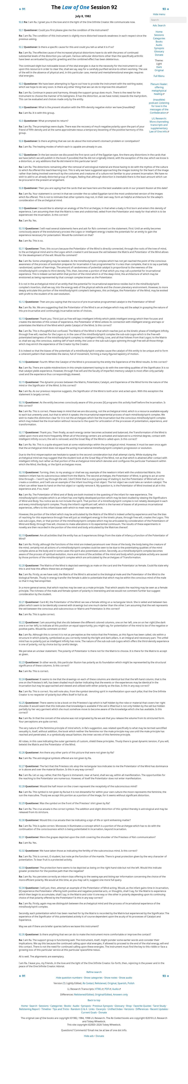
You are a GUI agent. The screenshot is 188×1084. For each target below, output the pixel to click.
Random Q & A (79, 1009)
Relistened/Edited (84, 994)
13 (23, 318)
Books (159, 41)
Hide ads (89, 1036)
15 (23, 382)
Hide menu (159, 14)
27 (23, 766)
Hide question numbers (69, 977)
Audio (159, 45)
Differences (142, 1009)
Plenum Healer (159, 89)
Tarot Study (159, 1005)
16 (23, 402)
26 (23, 752)
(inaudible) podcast (159, 106)
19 (23, 535)
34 (23, 887)
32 (23, 850)
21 (23, 602)
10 (23, 228)
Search (33, 1005)
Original (159, 70)
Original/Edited (103, 994)
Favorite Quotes (142, 1005)
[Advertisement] (94, 1060)
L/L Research (159, 125)
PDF (107, 989)
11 (23, 248)
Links (92, 1009)
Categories (159, 38)
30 (23, 820)
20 (23, 565)
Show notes (110, 977)
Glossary (159, 51)
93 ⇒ (166, 9)
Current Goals (89, 1012)
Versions (129, 1009)
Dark (159, 67)
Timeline (46, 1009)
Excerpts (101, 1009)
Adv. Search (159, 25)
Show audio (125, 977)
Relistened (100, 983)
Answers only (120, 994)
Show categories (93, 977)
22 (23, 622)
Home (159, 31)
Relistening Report (29, 1009)
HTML (98, 989)
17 (23, 432)
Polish (131, 983)
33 (23, 867)
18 (23, 472)
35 (23, 934)
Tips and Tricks (61, 1009)
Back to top (94, 1000)
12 (23, 301)
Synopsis (159, 48)
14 (23, 361)
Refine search (94, 972)
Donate (159, 54)
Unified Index (115, 1009)
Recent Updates (159, 1009)
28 (23, 786)
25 (23, 702)
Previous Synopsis (103, 1005)
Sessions (159, 35)
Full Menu (159, 76)
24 (23, 679)
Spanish (122, 983)
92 (20, 22)
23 (23, 662)
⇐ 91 (22, 9)
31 (23, 837)
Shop (129, 1005)
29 (23, 803)
